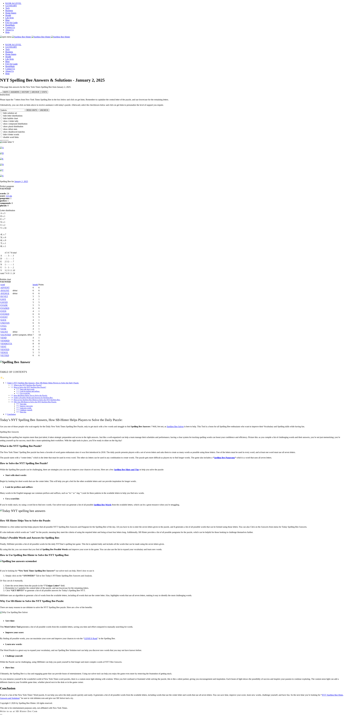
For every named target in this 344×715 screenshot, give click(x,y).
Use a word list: (25, 393)
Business (9, 10)
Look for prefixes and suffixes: (30, 391)
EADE (4, 305)
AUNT (4, 332)
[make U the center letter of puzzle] (2, 176)
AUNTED (5, 335)
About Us (9, 30)
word (2, 284)
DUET (4, 296)
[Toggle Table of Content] (2, 378)
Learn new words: (26, 408)
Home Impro (10, 13)
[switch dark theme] (1, 714)
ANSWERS (15, 92)
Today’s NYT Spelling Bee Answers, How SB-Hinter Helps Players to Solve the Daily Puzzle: (43, 383)
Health (8, 15)
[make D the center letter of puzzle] (2, 153)
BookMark (10, 25)
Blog (7, 20)
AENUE (4, 293)
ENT (3, 346)
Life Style (9, 18)
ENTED (4, 349)
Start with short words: (27, 389)
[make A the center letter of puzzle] (2, 147)
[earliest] (1, 139)
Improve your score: (26, 406)
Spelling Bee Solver (175, 426)
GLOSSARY (11, 6)
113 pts (9, 196)
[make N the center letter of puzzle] (2, 164)
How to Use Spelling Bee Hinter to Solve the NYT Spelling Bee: (37, 400)
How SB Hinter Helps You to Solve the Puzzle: (31, 395)
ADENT (5, 287)
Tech (7, 8)
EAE (3, 299)
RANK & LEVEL (13, 3)
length (35, 284)
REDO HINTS (31, 110)
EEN (3, 311)
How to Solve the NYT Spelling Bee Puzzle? (30, 387)
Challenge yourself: (26, 410)
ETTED (4, 355)
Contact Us (10, 27)
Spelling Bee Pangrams (224, 457)
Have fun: (23, 412)
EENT (4, 317)
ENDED (5, 341)
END (3, 338)
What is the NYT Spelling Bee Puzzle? (28, 385)
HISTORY (25, 92)
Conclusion (11, 414)
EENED (4, 314)
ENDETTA (6, 343)
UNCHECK (44, 110)
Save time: (23, 404)
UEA (3, 326)
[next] (5, 139)
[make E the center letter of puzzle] (1, 159)
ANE (3, 329)
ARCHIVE (35, 92)
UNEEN (5, 323)
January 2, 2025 (21, 181)
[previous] (3, 139)
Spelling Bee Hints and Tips (126, 469)
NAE (3, 320)
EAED (4, 302)
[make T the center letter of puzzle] (1, 170)
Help (7, 32)
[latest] (7, 139)
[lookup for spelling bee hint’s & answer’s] (1, 92)
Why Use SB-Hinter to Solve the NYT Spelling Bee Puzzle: (35, 402)
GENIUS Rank (90, 638)
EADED (4, 308)
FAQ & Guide (11, 22)
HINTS (5, 92)
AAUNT (4, 290)
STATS (44, 92)
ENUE (4, 352)
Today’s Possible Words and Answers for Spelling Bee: (33, 398)
